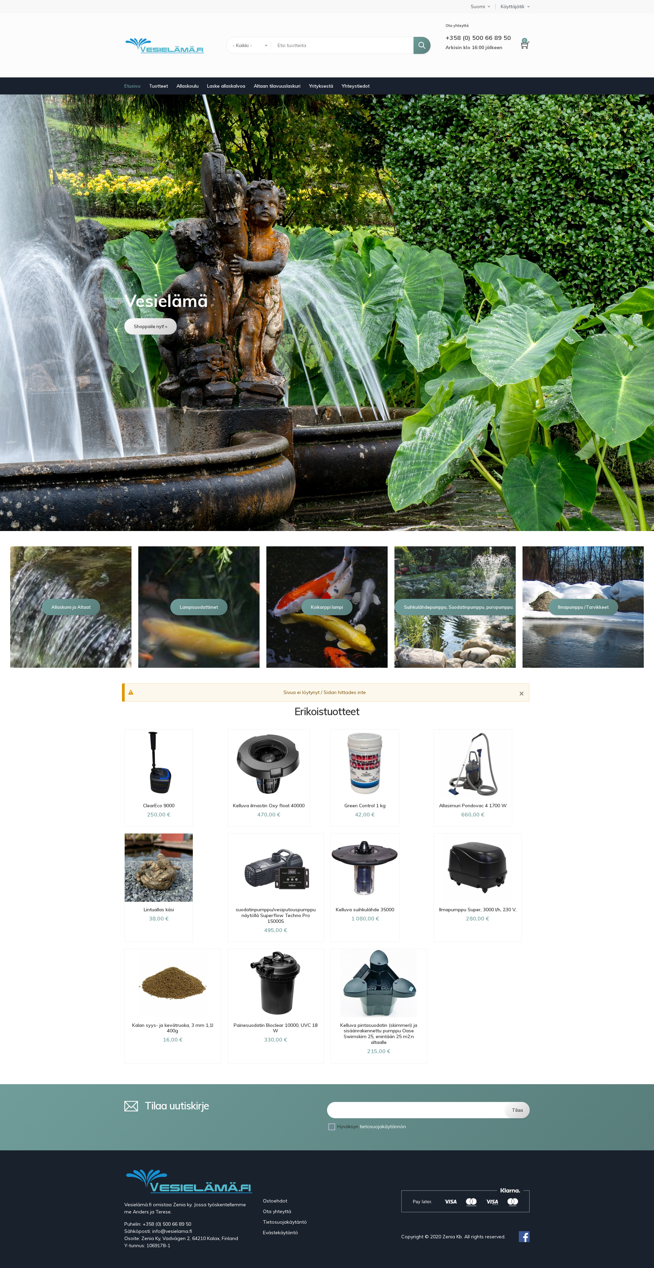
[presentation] (9, 607)
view (327, 312)
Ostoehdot (275, 1201)
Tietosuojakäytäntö (285, 1222)
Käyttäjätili (512, 7)
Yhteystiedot (356, 86)
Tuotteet (158, 86)
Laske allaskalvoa (226, 86)
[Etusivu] (164, 45)
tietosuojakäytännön (383, 1126)
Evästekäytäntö (280, 1232)
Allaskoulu (187, 86)
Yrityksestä (321, 86)
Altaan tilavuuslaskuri (277, 86)
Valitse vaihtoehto (159, 942)
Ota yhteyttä (277, 1211)
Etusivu (132, 86)
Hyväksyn (371, 1126)
